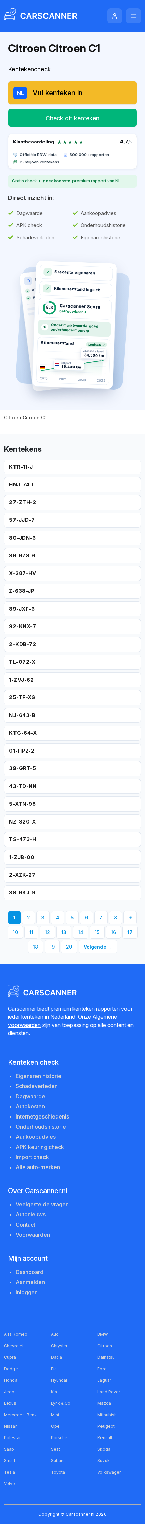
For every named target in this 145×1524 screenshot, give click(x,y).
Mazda (104, 1403)
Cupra (10, 1357)
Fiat (54, 1368)
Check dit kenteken (72, 118)
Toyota (58, 1472)
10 (15, 932)
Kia (54, 1391)
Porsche (59, 1437)
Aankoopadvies (36, 1136)
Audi (55, 1334)
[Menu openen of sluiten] (133, 15)
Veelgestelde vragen (42, 1204)
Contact (25, 1224)
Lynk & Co (60, 1403)
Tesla (9, 1472)
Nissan (11, 1426)
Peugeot (106, 1426)
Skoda (103, 1449)
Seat (55, 1449)
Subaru (58, 1460)
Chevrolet (14, 1345)
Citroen (104, 1345)
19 (52, 947)
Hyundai (59, 1380)
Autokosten (30, 1106)
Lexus (10, 1403)
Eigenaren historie (38, 1076)
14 (80, 932)
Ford (102, 1368)
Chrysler (59, 1345)
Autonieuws (31, 1214)
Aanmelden (30, 1282)
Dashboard (30, 1272)
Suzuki (104, 1460)
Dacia (56, 1357)
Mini (55, 1414)
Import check (32, 1157)
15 (97, 932)
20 (69, 947)
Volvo (9, 1483)
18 (35, 947)
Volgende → (98, 947)
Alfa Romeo (15, 1334)
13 (63, 932)
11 (31, 932)
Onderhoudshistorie (41, 1126)
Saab (9, 1449)
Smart (10, 1460)
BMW (102, 1334)
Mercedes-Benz (20, 1414)
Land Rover (108, 1391)
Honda (10, 1380)
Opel (56, 1426)
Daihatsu (106, 1357)
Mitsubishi (107, 1414)
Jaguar (104, 1380)
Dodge (11, 1368)
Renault (104, 1437)
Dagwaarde (30, 1096)
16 (113, 932)
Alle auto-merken (38, 1167)
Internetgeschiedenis (42, 1116)
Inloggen (27, 1292)
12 (47, 932)
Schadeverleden (37, 1086)
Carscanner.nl (80, 1514)
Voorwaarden (33, 1234)
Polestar (12, 1437)
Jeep (9, 1391)
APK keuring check (40, 1147)
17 (130, 932)
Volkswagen (109, 1472)
